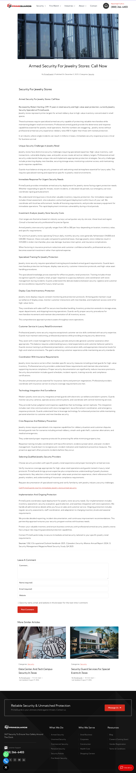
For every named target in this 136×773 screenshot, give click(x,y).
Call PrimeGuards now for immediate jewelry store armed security (48, 488)
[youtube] (19, 760)
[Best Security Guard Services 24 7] (16, 725)
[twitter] (10, 760)
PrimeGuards (48, 74)
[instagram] (15, 760)
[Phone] (6, 761)
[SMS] (6, 748)
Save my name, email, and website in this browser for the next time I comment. (54, 603)
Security (91, 74)
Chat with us (128, 768)
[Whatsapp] (6, 754)
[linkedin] (24, 760)
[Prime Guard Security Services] (19, 4)
